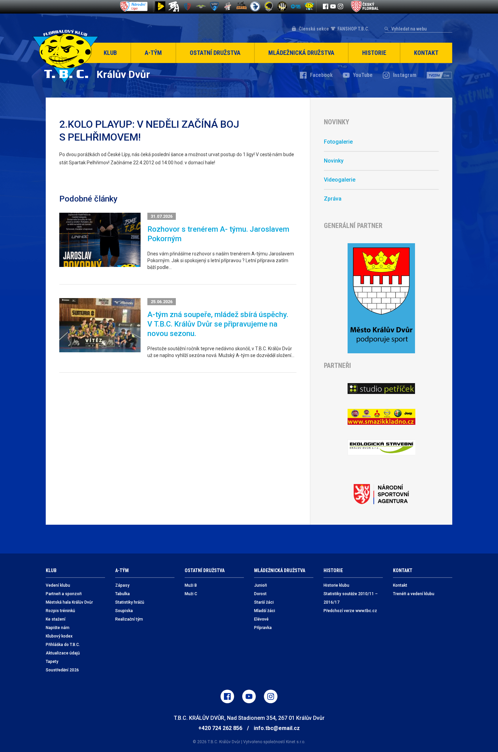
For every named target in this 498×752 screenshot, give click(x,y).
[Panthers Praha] (268, 6)
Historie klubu (336, 585)
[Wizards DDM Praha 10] (241, 6)
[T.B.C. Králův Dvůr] (309, 6)
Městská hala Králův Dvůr (69, 602)
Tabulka (122, 593)
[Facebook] (325, 6)
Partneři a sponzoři (64, 593)
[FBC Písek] (201, 6)
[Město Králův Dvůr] (381, 298)
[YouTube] (333, 6)
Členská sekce (314, 29)
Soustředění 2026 (62, 670)
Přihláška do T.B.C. (63, 644)
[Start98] (160, 6)
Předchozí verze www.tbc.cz (350, 610)
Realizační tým (129, 619)
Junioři (260, 585)
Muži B (191, 585)
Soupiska (124, 610)
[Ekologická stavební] (381, 448)
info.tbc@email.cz (277, 728)
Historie (374, 52)
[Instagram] (340, 6)
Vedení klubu (58, 585)
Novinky (334, 161)
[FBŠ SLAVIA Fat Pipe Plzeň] (228, 6)
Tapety (52, 661)
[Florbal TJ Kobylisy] (282, 6)
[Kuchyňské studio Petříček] (381, 388)
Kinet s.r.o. (295, 741)
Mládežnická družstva (301, 52)
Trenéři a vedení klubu (413, 593)
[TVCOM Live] (439, 75)
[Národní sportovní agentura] (381, 494)
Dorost (260, 593)
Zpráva (332, 198)
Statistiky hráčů (129, 602)
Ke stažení (55, 619)
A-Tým (153, 52)
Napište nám (57, 627)
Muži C (191, 593)
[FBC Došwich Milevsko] (214, 6)
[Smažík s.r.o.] (381, 417)
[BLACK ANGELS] (174, 6)
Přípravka (263, 627)
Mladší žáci (264, 610)
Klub (110, 52)
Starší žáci (264, 602)
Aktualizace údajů (63, 653)
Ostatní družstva (215, 52)
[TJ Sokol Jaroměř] (255, 6)
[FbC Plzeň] (296, 6)
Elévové (261, 619)
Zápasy (122, 585)
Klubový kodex (59, 636)
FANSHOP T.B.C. (353, 29)
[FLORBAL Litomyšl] (187, 6)
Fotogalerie (338, 142)
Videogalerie (339, 179)
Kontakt (426, 52)
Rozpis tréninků (60, 610)
